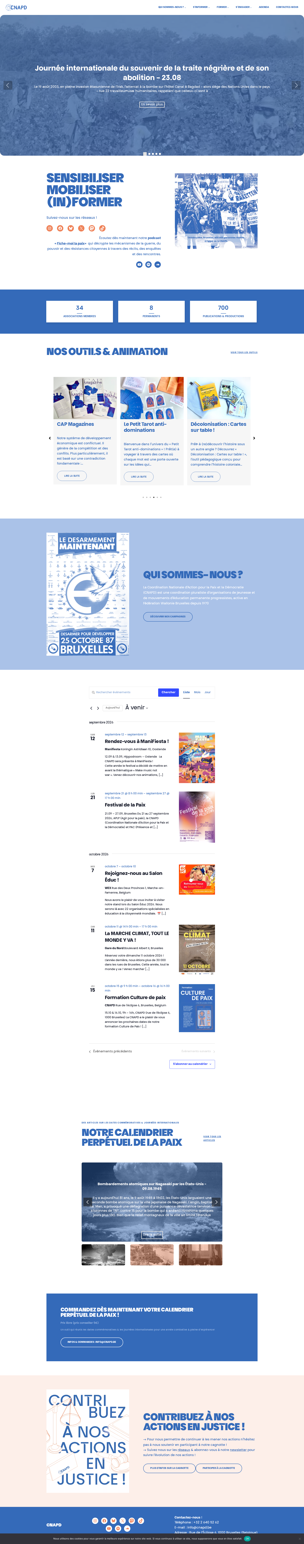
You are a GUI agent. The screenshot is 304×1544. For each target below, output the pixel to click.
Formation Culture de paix (135, 998)
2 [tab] (146, 497)
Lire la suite (72, 476)
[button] (49, 438)
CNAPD (53, 1525)
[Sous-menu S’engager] (251, 7)
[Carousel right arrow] (296, 85)
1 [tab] (143, 497)
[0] (145, 154)
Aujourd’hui (113, 708)
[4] (160, 154)
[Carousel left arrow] (8, 85)
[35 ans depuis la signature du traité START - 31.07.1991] (159, 1202)
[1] (149, 154)
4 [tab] (154, 497)
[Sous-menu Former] (228, 7)
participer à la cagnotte (219, 1468)
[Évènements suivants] (98, 708)
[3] (156, 154)
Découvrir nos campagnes (168, 617)
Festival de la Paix (125, 805)
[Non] (299, 1538)
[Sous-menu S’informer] (209, 7)
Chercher (168, 692)
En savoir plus (152, 104)
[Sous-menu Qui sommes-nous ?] (185, 7)
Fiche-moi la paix (71, 243)
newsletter (238, 1450)
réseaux (184, 1450)
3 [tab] (150, 497)
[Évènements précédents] (91, 708)
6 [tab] (161, 497)
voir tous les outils (244, 353)
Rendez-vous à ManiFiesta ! (137, 741)
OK (247, 1538)
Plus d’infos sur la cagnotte (169, 1468)
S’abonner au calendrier (190, 1064)
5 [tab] (157, 497)
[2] (153, 154)
